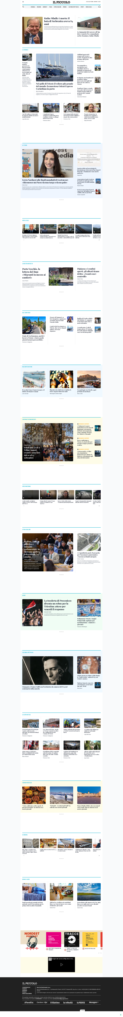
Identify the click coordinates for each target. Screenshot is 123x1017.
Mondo (64, 7)
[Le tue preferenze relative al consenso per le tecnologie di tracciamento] (121, 1015)
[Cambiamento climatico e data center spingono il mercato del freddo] (83, 843)
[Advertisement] (61, 11)
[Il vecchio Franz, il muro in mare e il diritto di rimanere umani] (34, 379)
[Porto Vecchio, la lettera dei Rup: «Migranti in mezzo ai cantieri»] (61, 276)
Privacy (24, 992)
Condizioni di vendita (26, 988)
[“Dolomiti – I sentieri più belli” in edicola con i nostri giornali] (61, 795)
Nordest (45, 7)
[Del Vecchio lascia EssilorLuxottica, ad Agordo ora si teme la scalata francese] (48, 229)
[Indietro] (23, 239)
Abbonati (96, 1)
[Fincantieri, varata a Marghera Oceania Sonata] (66, 843)
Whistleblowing (27, 993)
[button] (61, 964)
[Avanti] (99, 239)
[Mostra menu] (23, 2)
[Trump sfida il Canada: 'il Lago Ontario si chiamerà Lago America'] (48, 494)
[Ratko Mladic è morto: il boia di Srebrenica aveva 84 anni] (32, 30)
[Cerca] (23, 7)
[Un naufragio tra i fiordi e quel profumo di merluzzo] (89, 379)
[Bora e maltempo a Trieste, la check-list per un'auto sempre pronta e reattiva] (98, 442)
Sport (82, 7)
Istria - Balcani (57, 7)
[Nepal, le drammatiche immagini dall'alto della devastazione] (83, 494)
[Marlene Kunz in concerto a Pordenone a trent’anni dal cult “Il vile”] (98, 685)
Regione (39, 7)
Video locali (89, 7)
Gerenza (24, 990)
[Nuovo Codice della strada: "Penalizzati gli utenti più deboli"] (66, 494)
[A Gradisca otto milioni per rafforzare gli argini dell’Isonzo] (92, 723)
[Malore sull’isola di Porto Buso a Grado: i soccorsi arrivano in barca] (72, 723)
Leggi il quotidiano (89, 1)
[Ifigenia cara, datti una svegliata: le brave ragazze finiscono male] (61, 379)
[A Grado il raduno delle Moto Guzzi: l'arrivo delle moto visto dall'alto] (83, 229)
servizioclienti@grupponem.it (60, 998)
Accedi (99, 1)
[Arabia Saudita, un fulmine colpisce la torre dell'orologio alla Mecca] (30, 494)
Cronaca (33, 7)
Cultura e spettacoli (74, 7)
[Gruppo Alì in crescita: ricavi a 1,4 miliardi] (48, 843)
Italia (50, 7)
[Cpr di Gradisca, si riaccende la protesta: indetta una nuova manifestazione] (30, 107)
